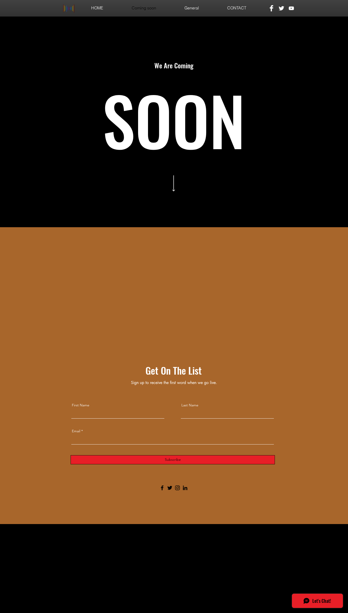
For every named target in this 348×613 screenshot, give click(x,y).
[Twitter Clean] (281, 8)
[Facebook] (162, 488)
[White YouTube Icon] (291, 8)
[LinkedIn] (185, 488)
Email (76, 431)
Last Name (189, 405)
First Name (80, 405)
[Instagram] (177, 488)
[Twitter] (170, 488)
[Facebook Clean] (271, 8)
